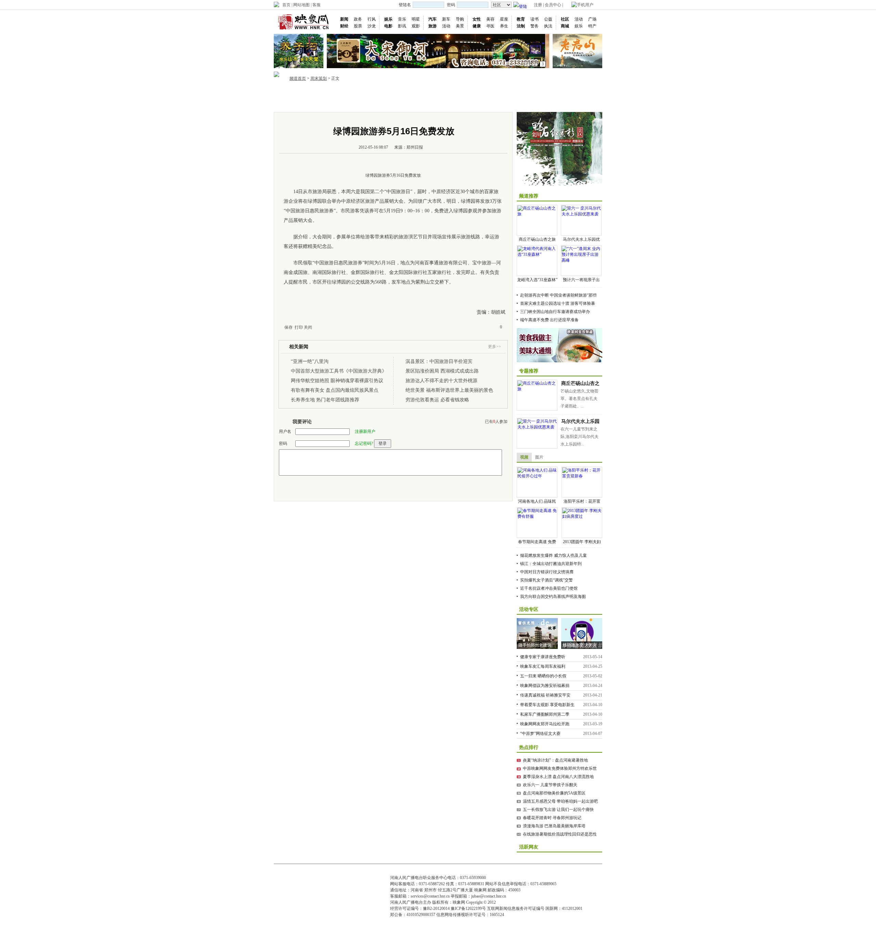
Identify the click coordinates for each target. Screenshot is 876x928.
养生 (504, 26)
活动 (446, 26)
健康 (477, 26)
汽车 (432, 19)
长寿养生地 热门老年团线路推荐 (325, 399)
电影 (388, 26)
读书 (534, 19)
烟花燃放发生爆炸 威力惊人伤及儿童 (553, 555)
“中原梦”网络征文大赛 (540, 733)
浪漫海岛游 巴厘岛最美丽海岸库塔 (554, 826)
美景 (460, 26)
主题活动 (402, 101)
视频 (524, 457)
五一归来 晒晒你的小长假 (543, 676)
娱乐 (388, 19)
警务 (534, 26)
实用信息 (566, 101)
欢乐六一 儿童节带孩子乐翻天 (550, 784)
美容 (490, 19)
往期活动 (423, 93)
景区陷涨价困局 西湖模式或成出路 (442, 371)
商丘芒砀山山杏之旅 (537, 239)
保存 (288, 327)
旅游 (432, 26)
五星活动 (423, 101)
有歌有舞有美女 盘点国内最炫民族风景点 (334, 390)
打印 (299, 327)
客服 (316, 4)
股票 (358, 26)
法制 (521, 26)
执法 (548, 26)
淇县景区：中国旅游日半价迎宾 (439, 361)
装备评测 (474, 101)
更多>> (494, 346)
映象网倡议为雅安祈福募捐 (544, 685)
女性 (477, 19)
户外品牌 (474, 93)
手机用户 (585, 4)
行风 (372, 19)
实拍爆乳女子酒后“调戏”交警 (546, 580)
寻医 (490, 26)
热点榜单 (351, 93)
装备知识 (495, 93)
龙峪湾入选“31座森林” (537, 279)
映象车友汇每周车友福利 (542, 666)
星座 (504, 19)
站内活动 (402, 93)
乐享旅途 (330, 101)
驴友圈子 (546, 101)
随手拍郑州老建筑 (534, 645)
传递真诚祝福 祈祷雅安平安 (545, 695)
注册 (538, 4)
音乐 (402, 19)
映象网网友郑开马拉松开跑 (544, 724)
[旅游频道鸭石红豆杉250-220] (559, 149)
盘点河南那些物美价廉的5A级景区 (554, 793)
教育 (521, 19)
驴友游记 (566, 93)
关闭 (308, 327)
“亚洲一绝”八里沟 (309, 361)
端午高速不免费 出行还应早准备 (549, 319)
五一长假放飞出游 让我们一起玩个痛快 (558, 809)
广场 (592, 19)
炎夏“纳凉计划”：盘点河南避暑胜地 (555, 760)
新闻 (344, 19)
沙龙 (372, 26)
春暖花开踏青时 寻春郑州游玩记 (552, 817)
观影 (416, 26)
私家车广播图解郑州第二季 (544, 714)
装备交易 (495, 101)
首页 (286, 4)
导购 (460, 19)
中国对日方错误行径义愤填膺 (547, 571)
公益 (548, 19)
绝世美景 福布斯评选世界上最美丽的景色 (449, 390)
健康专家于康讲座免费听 (542, 656)
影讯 (402, 26)
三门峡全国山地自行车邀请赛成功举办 (555, 311)
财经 (344, 26)
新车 (446, 19)
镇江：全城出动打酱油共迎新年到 (551, 563)
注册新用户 (365, 431)
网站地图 (301, 4)
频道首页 (297, 78)
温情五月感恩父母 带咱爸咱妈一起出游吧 (560, 801)
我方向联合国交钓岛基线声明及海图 (553, 596)
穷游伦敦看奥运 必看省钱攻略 (437, 399)
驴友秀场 (546, 93)
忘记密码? (364, 443)
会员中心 (553, 4)
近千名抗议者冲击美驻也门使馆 (549, 588)
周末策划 (318, 78)
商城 (565, 26)
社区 (565, 19)
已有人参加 (496, 421)
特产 (592, 26)
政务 (358, 19)
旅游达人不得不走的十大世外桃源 (441, 380)
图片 (539, 457)
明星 (416, 19)
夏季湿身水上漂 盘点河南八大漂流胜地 (558, 776)
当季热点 (330, 93)
